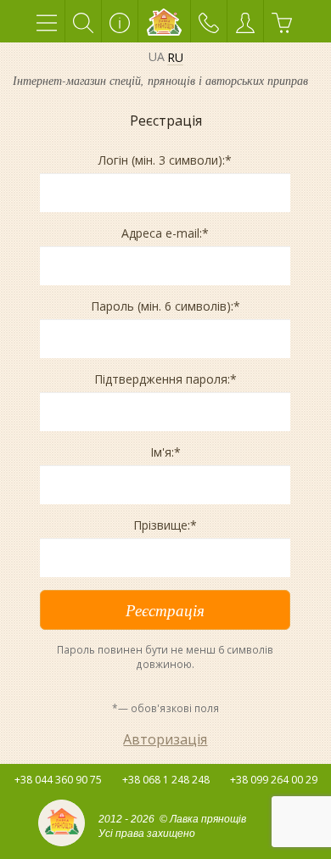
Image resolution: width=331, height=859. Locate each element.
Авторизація (165, 739)
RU (175, 58)
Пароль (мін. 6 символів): (165, 306)
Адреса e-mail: (165, 233)
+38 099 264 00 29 (273, 779)
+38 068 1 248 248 (166, 779)
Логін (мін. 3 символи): (165, 160)
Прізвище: (165, 525)
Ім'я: (165, 452)
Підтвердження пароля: (165, 379)
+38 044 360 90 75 (58, 779)
